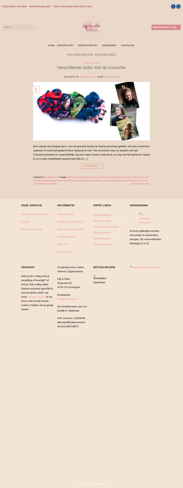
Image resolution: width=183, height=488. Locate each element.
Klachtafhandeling (31, 229)
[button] (166, 27)
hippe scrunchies (103, 180)
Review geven (102, 232)
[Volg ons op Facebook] (173, 6)
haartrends (135, 177)
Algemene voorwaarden (71, 229)
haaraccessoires (99, 177)
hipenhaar (46, 180)
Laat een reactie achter (140, 184)
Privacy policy (65, 214)
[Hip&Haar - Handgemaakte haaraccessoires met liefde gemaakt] (91, 27)
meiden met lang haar (128, 180)
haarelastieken (113, 177)
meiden (114, 180)
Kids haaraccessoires (106, 226)
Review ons (64, 251)
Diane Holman (111, 77)
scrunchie (143, 180)
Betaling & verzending (70, 221)
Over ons (62, 244)
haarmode (125, 177)
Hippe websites (102, 220)
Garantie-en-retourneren (35, 214)
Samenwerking (66, 236)
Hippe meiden (88, 180)
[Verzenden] (33, 27)
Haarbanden (109, 45)
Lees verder (91, 166)
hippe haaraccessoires (61, 180)
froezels (70, 177)
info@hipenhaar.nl (67, 298)
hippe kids (76, 180)
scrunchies (128, 45)
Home (51, 45)
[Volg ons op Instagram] (178, 6)
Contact (25, 221)
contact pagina (36, 296)
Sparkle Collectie (103, 244)
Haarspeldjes (65, 45)
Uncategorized (91, 63)
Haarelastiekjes (88, 45)
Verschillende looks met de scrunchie (91, 67)
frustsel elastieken (82, 177)
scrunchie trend (40, 184)
